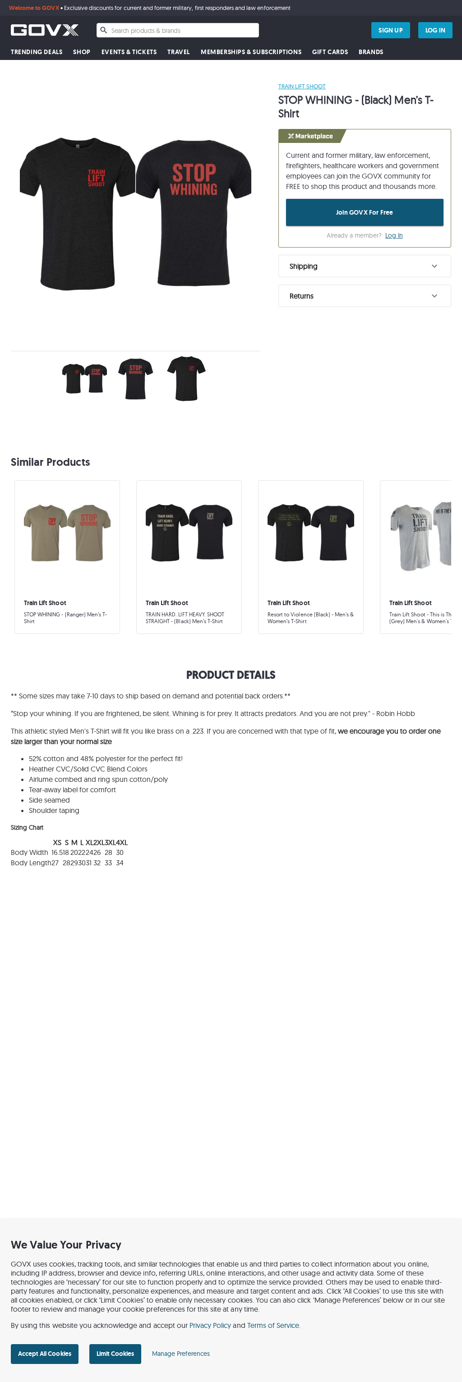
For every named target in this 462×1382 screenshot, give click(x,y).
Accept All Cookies (44, 1354)
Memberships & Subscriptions (251, 52)
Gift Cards (330, 52)
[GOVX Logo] (45, 30)
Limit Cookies (115, 1354)
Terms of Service (273, 1325)
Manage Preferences (181, 1354)
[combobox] (178, 30)
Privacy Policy (210, 1325)
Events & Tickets (129, 52)
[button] (365, 266)
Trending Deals (36, 52)
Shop (81, 52)
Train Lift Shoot (302, 86)
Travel (178, 52)
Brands (371, 52)
